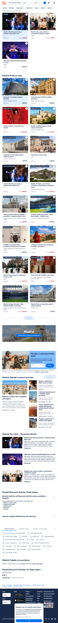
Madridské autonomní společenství (22, 585)
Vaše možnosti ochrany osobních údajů (31, 603)
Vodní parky (6, 507)
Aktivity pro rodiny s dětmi (9, 502)
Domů (3, 585)
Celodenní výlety (7, 506)
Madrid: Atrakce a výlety (38, 585)
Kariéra (38, 596)
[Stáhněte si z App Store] (19, 600)
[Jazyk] (49, 3)
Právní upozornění (30, 596)
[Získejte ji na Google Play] (19, 595)
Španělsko (9, 585)
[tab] (9, 529)
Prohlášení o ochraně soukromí (41, 372)
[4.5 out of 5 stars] (6, 578)
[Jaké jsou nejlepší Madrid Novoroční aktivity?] (54, 516)
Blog (38, 598)
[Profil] (54, 3)
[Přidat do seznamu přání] (26, 14)
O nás (38, 593)
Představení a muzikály (9, 504)
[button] (15, 26)
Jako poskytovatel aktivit (49, 593)
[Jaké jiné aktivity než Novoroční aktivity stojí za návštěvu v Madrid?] (54, 497)
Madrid (23, 563)
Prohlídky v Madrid (7, 586)
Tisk (38, 600)
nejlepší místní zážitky (37, 563)
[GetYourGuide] (4, 3)
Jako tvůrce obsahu (48, 596)
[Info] (20, 11)
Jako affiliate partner (48, 598)
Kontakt (27, 593)
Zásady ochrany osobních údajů (29, 599)
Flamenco (5, 509)
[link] (15, 26)
